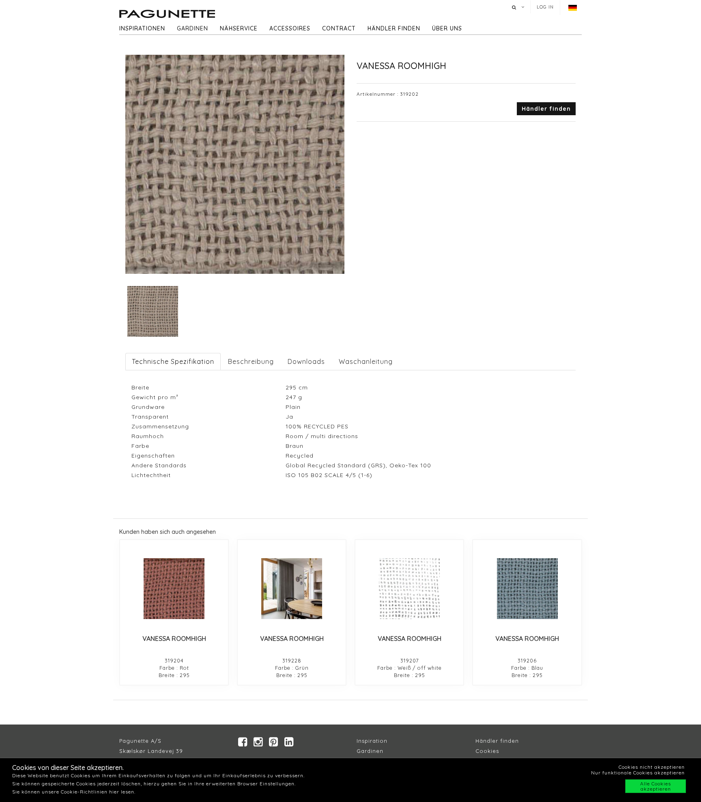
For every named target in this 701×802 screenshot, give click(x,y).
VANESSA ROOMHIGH (174, 638)
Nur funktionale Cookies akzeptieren (638, 772)
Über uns (447, 28)
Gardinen (192, 28)
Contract (339, 28)
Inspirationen (142, 28)
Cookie (485, 751)
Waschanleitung (366, 361)
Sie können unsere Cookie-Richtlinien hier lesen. (73, 792)
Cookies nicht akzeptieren (652, 767)
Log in (545, 7)
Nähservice (239, 28)
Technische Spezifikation (173, 361)
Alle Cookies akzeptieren (655, 786)
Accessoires (289, 28)
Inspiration (372, 740)
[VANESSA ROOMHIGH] (174, 588)
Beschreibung (251, 361)
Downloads (306, 361)
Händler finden (394, 28)
